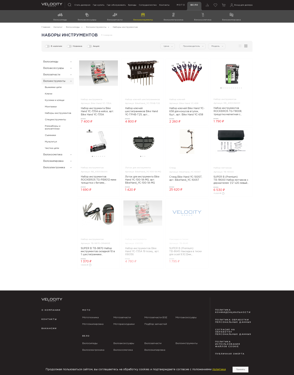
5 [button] (229, 87)
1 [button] (221, 87)
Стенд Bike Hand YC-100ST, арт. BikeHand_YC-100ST (185, 178)
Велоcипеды (50, 62)
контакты (49, 319)
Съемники (50, 135)
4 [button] (227, 87)
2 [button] (223, 87)
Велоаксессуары (53, 68)
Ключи (48, 94)
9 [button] (237, 87)
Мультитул (51, 142)
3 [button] (225, 87)
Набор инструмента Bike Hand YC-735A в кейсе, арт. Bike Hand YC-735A (97, 111)
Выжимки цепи (53, 87)
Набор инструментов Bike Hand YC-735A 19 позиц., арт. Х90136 (142, 251)
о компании (51, 310)
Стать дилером (82, 5)
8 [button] (235, 87)
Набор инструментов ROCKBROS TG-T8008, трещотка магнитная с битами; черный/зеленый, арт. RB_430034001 (229, 111)
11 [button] (241, 87)
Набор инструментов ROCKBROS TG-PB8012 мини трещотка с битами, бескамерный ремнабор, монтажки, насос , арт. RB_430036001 (98, 180)
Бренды (132, 5)
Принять (240, 369)
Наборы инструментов (58, 113)
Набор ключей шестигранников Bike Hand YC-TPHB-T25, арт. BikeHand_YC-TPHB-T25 (141, 111)
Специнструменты (55, 120)
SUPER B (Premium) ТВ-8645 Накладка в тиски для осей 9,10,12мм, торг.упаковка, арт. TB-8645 (186, 251)
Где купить (98, 5)
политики (219, 369)
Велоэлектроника (54, 168)
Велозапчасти (51, 75)
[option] (98, 73)
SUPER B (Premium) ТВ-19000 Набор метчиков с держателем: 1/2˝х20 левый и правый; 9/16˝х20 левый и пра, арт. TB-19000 (231, 180)
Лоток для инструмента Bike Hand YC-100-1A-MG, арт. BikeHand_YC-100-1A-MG (142, 180)
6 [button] (231, 87)
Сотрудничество (148, 5)
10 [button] (239, 87)
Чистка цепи (52, 148)
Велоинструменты (54, 81)
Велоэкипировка (53, 161)
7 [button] (233, 87)
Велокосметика (52, 155)
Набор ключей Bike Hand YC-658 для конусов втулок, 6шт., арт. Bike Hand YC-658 (187, 111)
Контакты (164, 5)
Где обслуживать (116, 5)
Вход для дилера (243, 5)
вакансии (49, 329)
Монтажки (51, 107)
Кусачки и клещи (54, 100)
